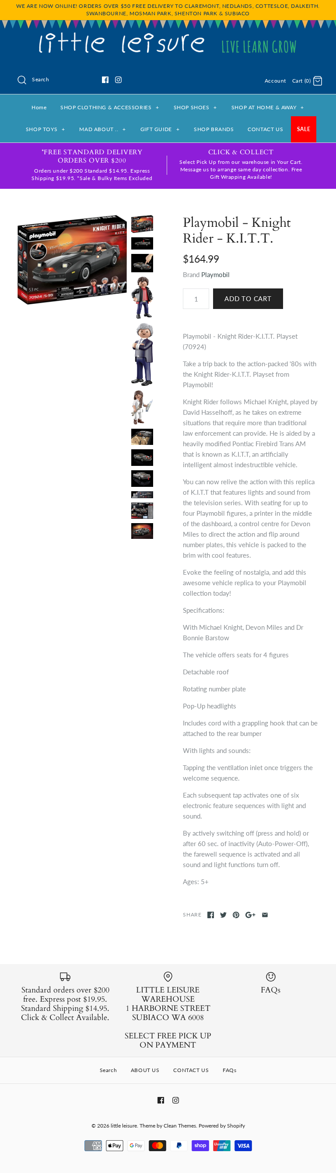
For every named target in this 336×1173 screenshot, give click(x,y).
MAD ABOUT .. (102, 129)
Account (275, 80)
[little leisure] (168, 34)
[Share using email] (265, 915)
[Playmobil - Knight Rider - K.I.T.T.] (72, 259)
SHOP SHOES (195, 107)
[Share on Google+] (250, 915)
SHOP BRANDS (214, 129)
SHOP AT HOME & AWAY (267, 107)
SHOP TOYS (45, 129)
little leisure (124, 1125)
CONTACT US (265, 129)
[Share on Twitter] (223, 915)
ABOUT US (145, 1070)
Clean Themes (180, 1125)
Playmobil (215, 274)
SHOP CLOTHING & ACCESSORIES (109, 107)
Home (39, 107)
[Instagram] (118, 79)
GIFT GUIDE (159, 129)
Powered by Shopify (222, 1125)
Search (108, 1070)
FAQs (229, 1070)
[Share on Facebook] (210, 915)
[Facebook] (105, 79)
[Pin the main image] (236, 915)
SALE (303, 129)
